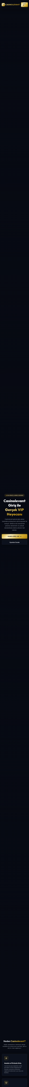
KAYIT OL (24, 4)
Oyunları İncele (14, 542)
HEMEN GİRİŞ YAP (13, 536)
